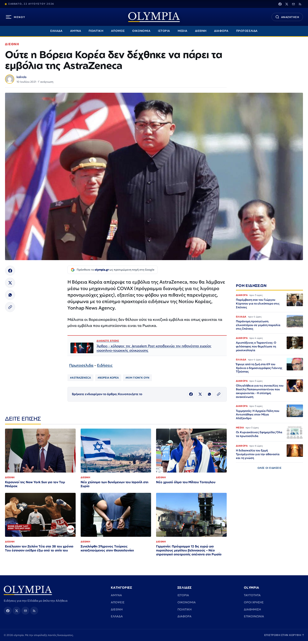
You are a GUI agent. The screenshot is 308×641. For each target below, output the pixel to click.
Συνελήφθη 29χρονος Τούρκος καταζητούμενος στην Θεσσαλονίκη (107, 548)
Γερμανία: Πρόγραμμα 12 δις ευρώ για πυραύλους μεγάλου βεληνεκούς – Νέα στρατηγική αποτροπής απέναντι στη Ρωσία (188, 550)
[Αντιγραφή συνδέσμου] (10, 307)
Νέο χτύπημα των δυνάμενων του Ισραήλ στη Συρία (114, 484)
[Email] (293, 4)
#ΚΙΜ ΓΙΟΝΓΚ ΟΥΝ (137, 377)
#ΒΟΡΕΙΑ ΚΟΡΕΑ (108, 377)
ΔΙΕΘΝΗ (201, 31)
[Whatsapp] (10, 295)
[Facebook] (280, 4)
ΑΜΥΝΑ (75, 31)
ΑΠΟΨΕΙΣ (118, 31)
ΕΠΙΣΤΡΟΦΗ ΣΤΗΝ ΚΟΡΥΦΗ (284, 635)
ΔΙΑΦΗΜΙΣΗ (252, 609)
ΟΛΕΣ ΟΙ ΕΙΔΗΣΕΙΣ (270, 468)
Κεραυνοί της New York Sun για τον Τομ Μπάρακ (35, 484)
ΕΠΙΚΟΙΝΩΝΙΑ (254, 616)
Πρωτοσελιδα (81, 365)
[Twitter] (287, 4)
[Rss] (300, 4)
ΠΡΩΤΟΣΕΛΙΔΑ (247, 31)
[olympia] (154, 17)
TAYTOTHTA (252, 595)
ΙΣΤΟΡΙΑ (164, 31)
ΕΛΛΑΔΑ (56, 31)
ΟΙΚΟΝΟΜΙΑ (141, 31)
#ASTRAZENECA (80, 377)
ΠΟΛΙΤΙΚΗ (96, 31)
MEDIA (183, 31)
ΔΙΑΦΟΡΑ (221, 31)
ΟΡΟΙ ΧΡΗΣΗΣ (254, 602)
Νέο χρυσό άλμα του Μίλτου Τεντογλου (185, 482)
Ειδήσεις (105, 365)
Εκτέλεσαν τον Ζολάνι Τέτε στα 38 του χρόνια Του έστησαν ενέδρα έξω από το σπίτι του (39, 548)
